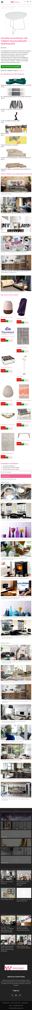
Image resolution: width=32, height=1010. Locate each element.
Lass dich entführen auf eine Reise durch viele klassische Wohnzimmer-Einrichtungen (14, 722)
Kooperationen (25, 1003)
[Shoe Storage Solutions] (8, 893)
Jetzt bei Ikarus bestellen (11, 67)
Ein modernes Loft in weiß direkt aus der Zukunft (12, 741)
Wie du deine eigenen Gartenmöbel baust (12, 291)
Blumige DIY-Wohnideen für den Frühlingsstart (13, 251)
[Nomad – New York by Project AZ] (8, 875)
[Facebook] (25, 2)
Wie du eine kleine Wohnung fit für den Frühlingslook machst (15, 682)
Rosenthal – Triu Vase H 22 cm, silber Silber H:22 (21, 109)
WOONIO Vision (5, 1003)
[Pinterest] (30, 2)
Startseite (3, 6)
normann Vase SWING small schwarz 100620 (20, 120)
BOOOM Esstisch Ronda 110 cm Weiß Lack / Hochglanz (17, 96)
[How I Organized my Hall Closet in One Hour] (24, 893)
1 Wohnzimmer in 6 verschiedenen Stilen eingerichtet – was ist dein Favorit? (16, 193)
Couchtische (13, 6)
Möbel (7, 6)
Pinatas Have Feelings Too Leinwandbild (23, 145)
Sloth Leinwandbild (18, 133)
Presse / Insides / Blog (15, 1003)
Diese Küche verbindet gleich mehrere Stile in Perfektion (14, 779)
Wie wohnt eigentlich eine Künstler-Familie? (11, 760)
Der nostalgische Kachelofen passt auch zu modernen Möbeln (15, 578)
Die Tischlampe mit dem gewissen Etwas (12, 232)
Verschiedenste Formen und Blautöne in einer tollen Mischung (15, 617)
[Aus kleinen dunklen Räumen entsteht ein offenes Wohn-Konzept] (24, 921)
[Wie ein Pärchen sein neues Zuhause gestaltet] (24, 940)
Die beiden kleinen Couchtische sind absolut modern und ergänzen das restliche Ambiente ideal (14, 598)
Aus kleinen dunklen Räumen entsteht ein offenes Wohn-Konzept (23, 928)
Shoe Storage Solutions (7, 899)
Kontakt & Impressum (18, 1005)
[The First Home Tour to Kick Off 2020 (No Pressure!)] (24, 875)
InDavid (10, 1005)
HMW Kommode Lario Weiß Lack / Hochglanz (15, 85)
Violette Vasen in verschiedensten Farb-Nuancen (12, 539)
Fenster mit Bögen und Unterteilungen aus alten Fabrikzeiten (15, 519)
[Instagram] (28, 2)
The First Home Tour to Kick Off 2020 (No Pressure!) (23, 883)
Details (10, 321)
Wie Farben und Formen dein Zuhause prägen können (15, 213)
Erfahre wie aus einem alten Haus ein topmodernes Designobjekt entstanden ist (15, 271)
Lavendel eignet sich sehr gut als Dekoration (11, 500)
